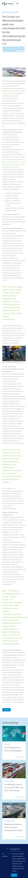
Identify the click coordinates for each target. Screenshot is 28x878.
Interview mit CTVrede (9, 93)
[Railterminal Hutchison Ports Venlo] (14, 803)
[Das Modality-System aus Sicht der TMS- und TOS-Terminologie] (14, 763)
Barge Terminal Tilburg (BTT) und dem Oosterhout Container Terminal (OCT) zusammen (14, 162)
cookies (10, 854)
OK (14, 875)
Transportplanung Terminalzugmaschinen (13, 50)
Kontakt (13, 702)
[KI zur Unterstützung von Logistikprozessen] (14, 726)
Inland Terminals (11, 47)
